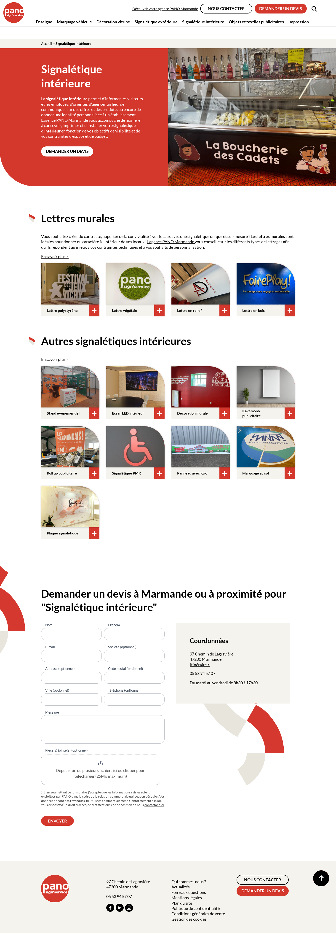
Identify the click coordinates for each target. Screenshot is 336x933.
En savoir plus (53, 256)
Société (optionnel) (122, 647)
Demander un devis (280, 8)
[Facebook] (110, 908)
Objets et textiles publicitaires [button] (256, 21)
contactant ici (154, 805)
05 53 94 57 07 (202, 673)
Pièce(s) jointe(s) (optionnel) (66, 750)
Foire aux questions (188, 892)
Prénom (114, 625)
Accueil (46, 43)
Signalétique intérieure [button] (203, 21)
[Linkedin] (120, 908)
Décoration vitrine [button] (113, 21)
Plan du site (181, 903)
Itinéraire (198, 664)
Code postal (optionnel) (125, 668)
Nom (48, 625)
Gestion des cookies (189, 919)
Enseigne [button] (44, 21)
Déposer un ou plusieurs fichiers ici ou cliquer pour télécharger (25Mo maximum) (100, 773)
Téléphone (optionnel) (124, 690)
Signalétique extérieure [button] (156, 21)
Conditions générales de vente (198, 913)
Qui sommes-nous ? (188, 881)
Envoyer (57, 820)
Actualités (180, 886)
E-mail (50, 647)
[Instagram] (129, 908)
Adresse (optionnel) (60, 668)
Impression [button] (298, 21)
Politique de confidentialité (195, 908)
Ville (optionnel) (57, 690)
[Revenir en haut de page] (321, 878)
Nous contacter (226, 8)
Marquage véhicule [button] (74, 21)
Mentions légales (186, 897)
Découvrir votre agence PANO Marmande (165, 8)
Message (52, 712)
